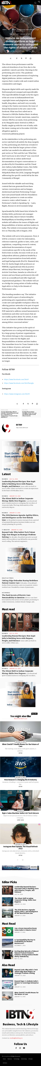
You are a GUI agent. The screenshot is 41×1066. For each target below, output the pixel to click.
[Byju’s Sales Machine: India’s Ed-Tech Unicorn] (20, 800)
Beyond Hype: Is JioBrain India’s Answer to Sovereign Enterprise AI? (27, 983)
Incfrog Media (6, 1056)
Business (5, 479)
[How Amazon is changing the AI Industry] (20, 767)
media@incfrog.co (16, 1038)
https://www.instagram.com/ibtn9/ (17, 394)
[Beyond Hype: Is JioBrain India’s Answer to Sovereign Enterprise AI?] (7, 984)
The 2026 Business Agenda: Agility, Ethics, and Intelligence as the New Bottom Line (20, 517)
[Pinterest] (26, 58)
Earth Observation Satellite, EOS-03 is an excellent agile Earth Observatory (29, 413)
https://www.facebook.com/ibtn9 (16, 379)
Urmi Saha (20, 820)
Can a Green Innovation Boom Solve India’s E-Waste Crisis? (26, 929)
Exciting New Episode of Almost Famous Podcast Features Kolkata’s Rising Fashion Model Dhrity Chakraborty (27, 953)
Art (9, 29)
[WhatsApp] (31, 58)
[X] (21, 58)
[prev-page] (18, 860)
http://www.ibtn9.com (22, 427)
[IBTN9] (8, 51)
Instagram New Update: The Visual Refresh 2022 (20, 847)
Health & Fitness (8, 578)
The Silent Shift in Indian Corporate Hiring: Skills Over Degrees (25, 900)
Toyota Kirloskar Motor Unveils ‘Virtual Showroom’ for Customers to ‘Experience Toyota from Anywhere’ (10, 414)
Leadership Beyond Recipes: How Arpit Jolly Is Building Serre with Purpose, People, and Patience (18, 483)
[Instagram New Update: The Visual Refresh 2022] (20, 834)
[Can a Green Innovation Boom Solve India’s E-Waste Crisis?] (7, 931)
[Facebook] (17, 58)
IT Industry (6, 529)
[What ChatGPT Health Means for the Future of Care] (20, 731)
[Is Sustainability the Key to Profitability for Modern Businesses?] (7, 943)
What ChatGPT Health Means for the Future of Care (20, 745)
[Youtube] (24, 1048)
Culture (4, 29)
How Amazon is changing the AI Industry (20, 780)
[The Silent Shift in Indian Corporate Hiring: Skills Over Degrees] (20, 657)
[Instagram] (20, 1048)
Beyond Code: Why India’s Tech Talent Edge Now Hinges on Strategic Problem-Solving (19, 534)
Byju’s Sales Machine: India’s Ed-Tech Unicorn (20, 813)
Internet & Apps (25, 34)
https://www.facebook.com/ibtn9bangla (19, 383)
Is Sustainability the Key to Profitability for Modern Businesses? (25, 941)
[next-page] (22, 860)
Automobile (6, 592)
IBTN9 (12, 51)
